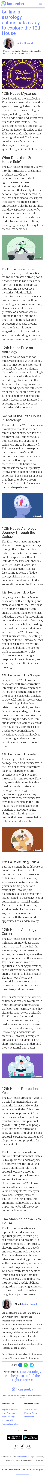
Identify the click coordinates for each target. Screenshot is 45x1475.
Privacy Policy (30, 1413)
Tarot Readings (8, 1416)
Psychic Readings (10, 1409)
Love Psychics (8, 1413)
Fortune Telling (8, 1420)
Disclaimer (29, 1416)
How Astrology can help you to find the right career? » (23, 1376)
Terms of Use (30, 1409)
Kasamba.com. (21, 1457)
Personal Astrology (10, 1424)
